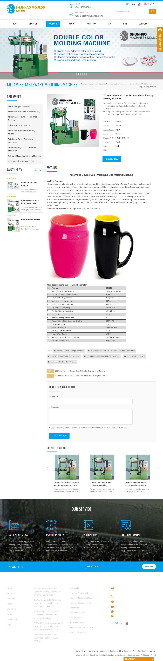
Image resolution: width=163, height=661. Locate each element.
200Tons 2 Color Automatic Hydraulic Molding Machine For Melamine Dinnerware (47, 591)
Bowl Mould (74, 588)
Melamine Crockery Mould (80, 603)
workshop (11, 609)
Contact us (143, 23)
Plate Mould (74, 608)
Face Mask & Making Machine (21, 161)
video (9, 603)
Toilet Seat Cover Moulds (19, 125)
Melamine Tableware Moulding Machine (105, 84)
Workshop (91, 23)
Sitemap (146, 655)
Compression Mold (77, 612)
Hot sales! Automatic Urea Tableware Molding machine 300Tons (46, 638)
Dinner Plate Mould (77, 622)
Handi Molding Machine (135, 356)
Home (9, 588)
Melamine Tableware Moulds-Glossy (24, 111)
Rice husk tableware (30, 219)
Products (11, 598)
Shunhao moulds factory (29, 184)
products (53, 23)
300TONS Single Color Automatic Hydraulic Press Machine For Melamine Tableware (48, 626)
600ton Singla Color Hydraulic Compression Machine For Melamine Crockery (47, 615)
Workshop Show (18, 535)
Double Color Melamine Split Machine (64, 356)
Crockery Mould (76, 617)
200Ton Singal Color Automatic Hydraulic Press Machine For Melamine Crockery (47, 603)
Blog (9, 624)
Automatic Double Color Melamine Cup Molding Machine (113, 351)
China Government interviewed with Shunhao (30, 202)
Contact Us (12, 619)
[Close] (160, 53)
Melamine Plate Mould (79, 593)
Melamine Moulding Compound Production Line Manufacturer (131, 651)
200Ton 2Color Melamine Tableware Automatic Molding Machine (80, 376)
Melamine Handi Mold (78, 632)
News (125, 23)
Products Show (55, 535)
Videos (72, 23)
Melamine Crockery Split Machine (63, 362)
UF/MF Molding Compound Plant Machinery (22, 149)
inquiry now (112, 159)
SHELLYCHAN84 (121, 616)
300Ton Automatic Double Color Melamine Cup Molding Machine (80, 371)
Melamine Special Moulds (19, 106)
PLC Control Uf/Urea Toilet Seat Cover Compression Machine (137, 484)
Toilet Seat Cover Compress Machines (20, 141)
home (15, 23)
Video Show (90, 535)
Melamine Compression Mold (81, 627)
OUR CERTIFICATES (130, 535)
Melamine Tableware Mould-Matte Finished (23, 118)
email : (54, 397)
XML (154, 655)
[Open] (160, 39)
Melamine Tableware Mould (81, 598)
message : (55, 407)
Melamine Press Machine (97, 651)
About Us (11, 593)
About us (33, 23)
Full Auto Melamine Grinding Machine (24, 156)
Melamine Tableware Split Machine (70, 351)
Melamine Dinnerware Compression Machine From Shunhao (100, 484)
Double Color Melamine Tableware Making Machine (65, 484)
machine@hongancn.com (89, 16)
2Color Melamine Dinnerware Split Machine (102, 356)
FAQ (109, 23)
